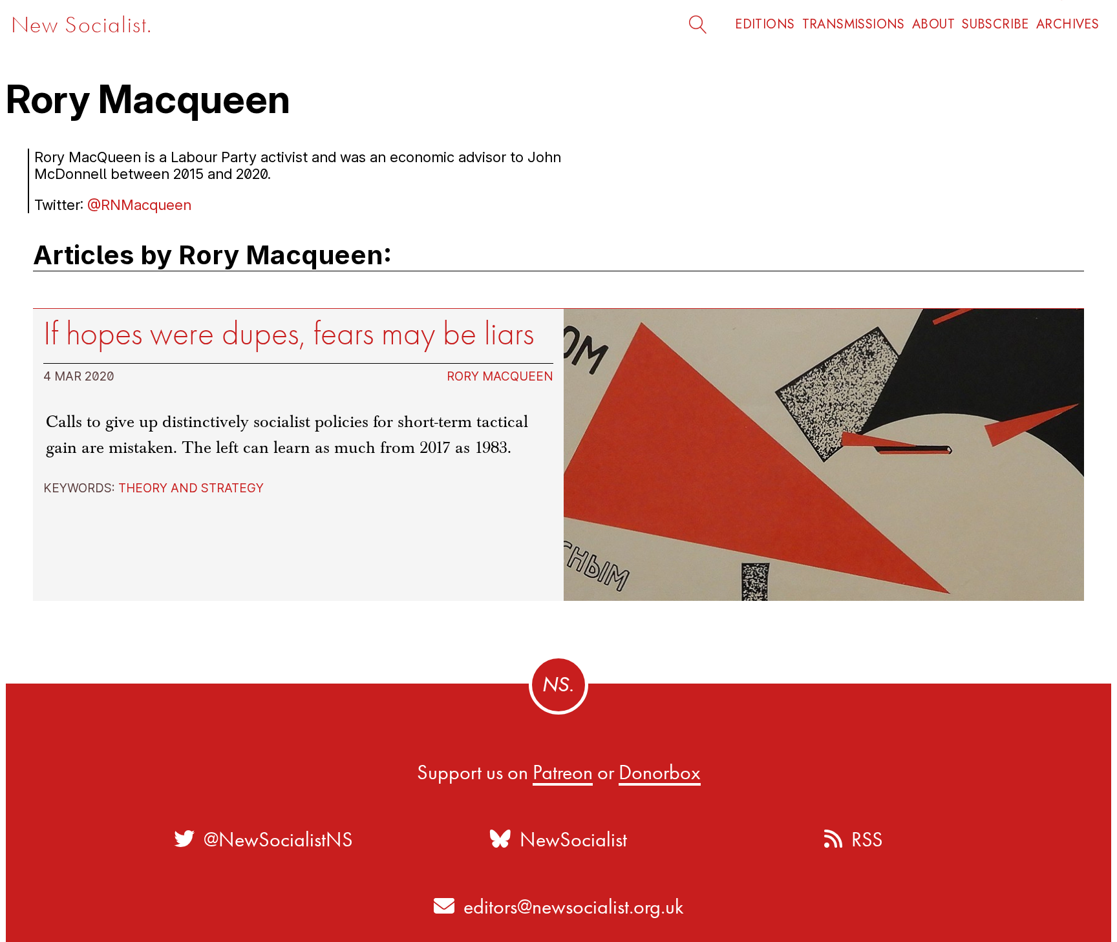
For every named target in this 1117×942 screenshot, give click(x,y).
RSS (862, 839)
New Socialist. (82, 25)
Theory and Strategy (191, 488)
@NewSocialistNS (274, 839)
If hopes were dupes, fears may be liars (288, 333)
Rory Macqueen (500, 376)
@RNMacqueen (139, 204)
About (933, 24)
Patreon (563, 772)
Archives (1067, 24)
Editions (764, 24)
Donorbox (660, 772)
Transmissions (853, 24)
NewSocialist (569, 839)
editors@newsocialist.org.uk (573, 906)
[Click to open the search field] (704, 23)
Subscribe (995, 24)
